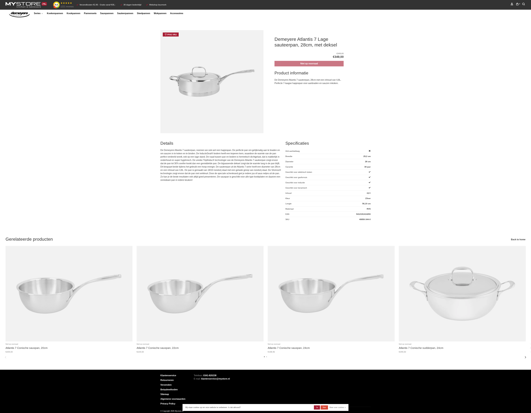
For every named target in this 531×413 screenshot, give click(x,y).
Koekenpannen (55, 13)
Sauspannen (107, 13)
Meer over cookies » (337, 407)
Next (525, 357)
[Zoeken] (523, 4)
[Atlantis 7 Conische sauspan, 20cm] (69, 293)
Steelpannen (143, 13)
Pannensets (90, 13)
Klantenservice (168, 375)
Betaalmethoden (169, 389)
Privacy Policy (167, 403)
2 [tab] (267, 356)
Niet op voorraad (309, 63)
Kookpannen (73, 13)
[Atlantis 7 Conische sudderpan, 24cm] (462, 293)
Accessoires (176, 13)
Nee (324, 407)
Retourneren (167, 380)
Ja (317, 407)
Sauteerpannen (125, 13)
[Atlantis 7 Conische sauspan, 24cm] (331, 293)
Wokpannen (160, 13)
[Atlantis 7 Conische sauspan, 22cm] (200, 293)
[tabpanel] (211, 81)
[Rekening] (512, 4)
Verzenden (166, 385)
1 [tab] (264, 356)
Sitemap (164, 394)
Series (37, 13)
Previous (5, 357)
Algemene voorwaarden (172, 399)
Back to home (518, 239)
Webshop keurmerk (157, 5)
